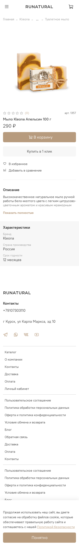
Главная (8, 19)
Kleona (24, 19)
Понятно (40, 537)
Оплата (10, 381)
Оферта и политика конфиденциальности (35, 415)
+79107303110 (14, 310)
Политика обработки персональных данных (37, 408)
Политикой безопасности (56, 527)
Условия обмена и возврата (25, 422)
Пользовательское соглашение (28, 400)
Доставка (11, 374)
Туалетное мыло (57, 19)
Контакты (12, 367)
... (37, 19)
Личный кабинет (17, 389)
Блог (8, 430)
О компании (13, 359)
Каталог (10, 352)
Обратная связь (16, 437)
